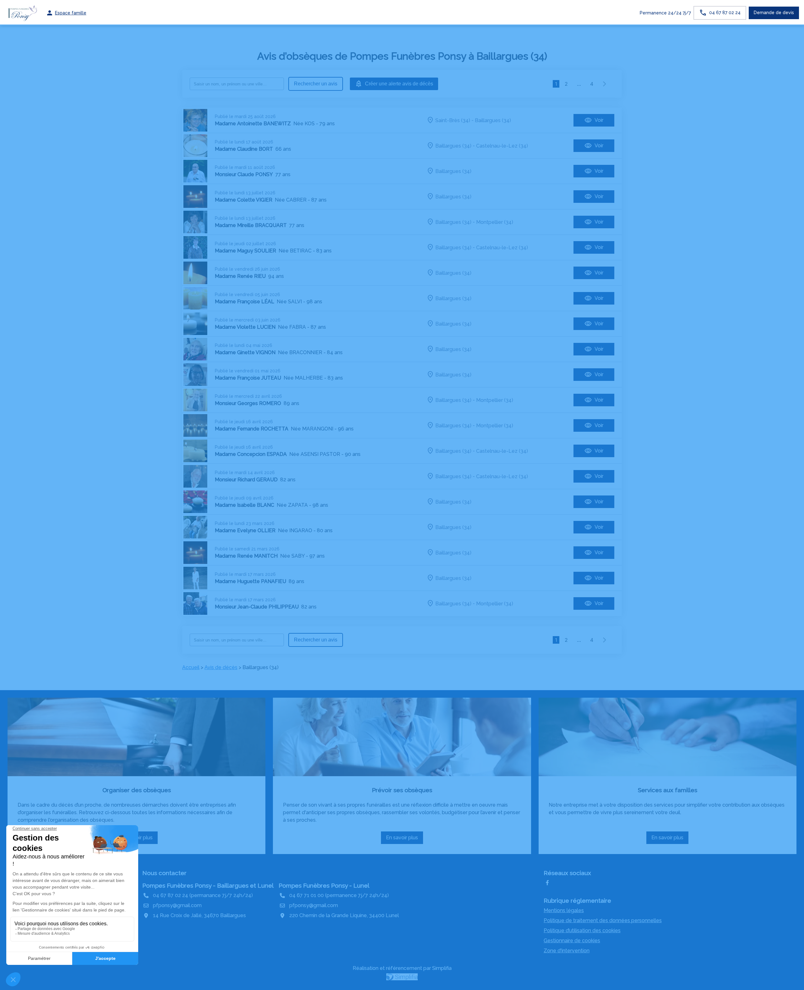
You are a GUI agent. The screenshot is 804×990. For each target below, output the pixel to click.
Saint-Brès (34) (452, 120)
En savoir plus (404, 839)
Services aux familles (667, 790)
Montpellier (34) (494, 222)
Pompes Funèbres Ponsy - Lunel (324, 885)
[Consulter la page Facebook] (547, 883)
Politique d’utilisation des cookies (582, 930)
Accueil (190, 667)
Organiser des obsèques (136, 790)
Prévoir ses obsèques (402, 790)
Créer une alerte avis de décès (399, 83)
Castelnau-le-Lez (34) (502, 146)
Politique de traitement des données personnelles (603, 920)
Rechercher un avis (315, 83)
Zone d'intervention (566, 951)
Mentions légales (564, 910)
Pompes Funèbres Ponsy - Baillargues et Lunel (208, 885)
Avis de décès (220, 667)
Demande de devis (774, 12)
